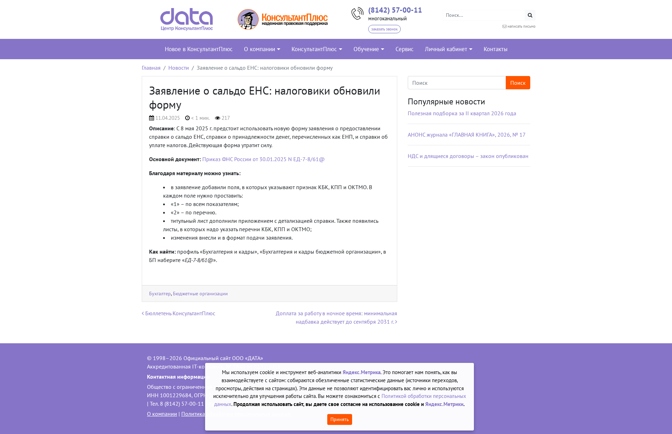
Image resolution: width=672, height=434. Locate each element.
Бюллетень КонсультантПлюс (179, 313)
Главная (151, 67)
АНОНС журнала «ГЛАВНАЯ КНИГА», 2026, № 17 (467, 134)
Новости (178, 67)
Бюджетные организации (200, 293)
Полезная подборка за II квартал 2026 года (462, 113)
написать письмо (521, 26)
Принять (339, 419)
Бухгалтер (160, 293)
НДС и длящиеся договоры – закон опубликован (468, 155)
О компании (162, 413)
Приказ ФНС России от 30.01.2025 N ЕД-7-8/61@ (263, 159)
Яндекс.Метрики (444, 404)
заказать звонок (384, 29)
